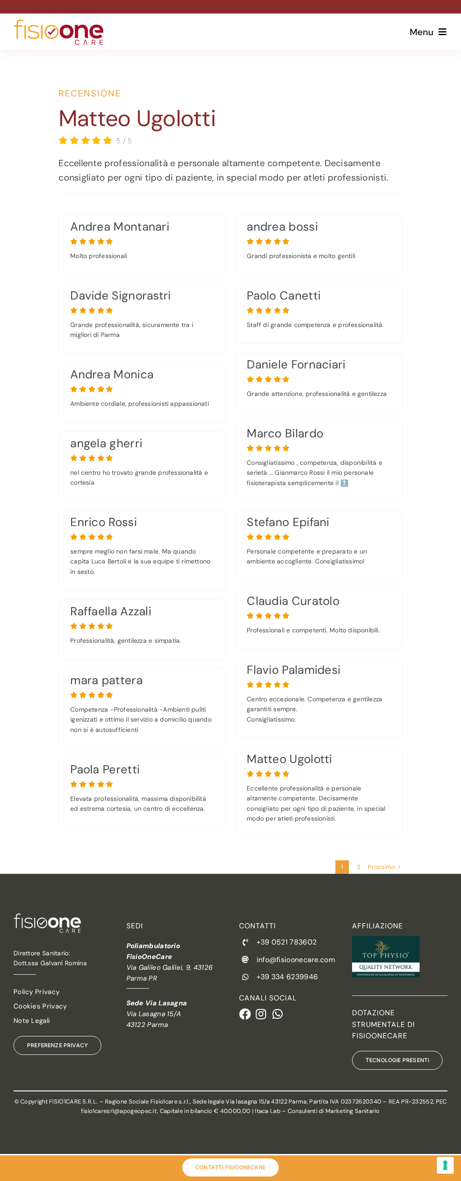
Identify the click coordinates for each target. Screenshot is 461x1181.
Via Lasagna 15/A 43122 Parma (157, 1014)
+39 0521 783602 (287, 942)
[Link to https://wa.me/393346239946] (275, 1014)
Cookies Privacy (40, 1006)
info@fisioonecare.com (296, 959)
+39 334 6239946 (287, 976)
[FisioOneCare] (59, 24)
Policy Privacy (36, 991)
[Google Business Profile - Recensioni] (142, 245)
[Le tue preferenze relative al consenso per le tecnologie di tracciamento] (445, 1165)
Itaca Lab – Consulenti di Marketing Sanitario (317, 1111)
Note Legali (32, 1020)
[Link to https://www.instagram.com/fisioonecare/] (259, 1014)
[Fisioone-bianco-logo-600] (47, 918)
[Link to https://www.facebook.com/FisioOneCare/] (242, 1014)
